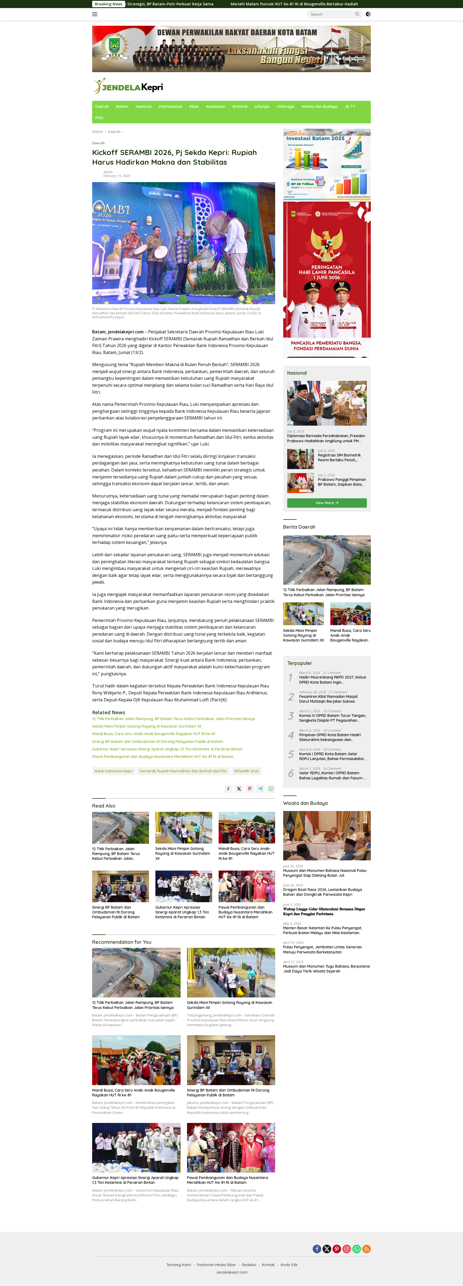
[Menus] (95, 14)
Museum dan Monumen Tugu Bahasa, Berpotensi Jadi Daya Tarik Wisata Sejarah (326, 968)
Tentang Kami (178, 1264)
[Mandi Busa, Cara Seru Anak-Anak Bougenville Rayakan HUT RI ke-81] (247, 828)
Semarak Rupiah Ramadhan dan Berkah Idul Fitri (183, 771)
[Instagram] (346, 1249)
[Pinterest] (337, 1249)
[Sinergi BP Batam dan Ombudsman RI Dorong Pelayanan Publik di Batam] (120, 886)
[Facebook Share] (228, 789)
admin (108, 172)
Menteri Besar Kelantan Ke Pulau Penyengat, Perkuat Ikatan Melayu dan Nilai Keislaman (322, 930)
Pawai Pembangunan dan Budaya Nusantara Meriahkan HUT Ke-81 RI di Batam (163, 756)
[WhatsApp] (356, 1249)
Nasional (143, 106)
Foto (99, 117)
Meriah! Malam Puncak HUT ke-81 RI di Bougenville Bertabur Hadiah (231, 4)
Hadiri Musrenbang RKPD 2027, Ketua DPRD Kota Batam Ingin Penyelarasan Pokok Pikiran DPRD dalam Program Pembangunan (332, 679)
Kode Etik (289, 1264)
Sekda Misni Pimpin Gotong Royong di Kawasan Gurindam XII (146, 726)
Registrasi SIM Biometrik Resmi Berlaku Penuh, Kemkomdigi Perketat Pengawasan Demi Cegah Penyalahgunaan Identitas (341, 457)
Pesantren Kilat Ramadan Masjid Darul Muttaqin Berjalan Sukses (328, 699)
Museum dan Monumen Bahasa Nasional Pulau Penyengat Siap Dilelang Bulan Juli (325, 873)
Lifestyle (262, 106)
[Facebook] (317, 1249)
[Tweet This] (239, 789)
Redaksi (249, 1264)
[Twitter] (327, 1249)
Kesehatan (215, 106)
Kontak (268, 1264)
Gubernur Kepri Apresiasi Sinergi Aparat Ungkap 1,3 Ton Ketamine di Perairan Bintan (167, 749)
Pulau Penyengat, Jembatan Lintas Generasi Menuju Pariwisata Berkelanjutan (322, 949)
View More (325, 502)
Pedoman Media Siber (216, 1264)
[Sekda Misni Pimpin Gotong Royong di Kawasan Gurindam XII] (183, 828)
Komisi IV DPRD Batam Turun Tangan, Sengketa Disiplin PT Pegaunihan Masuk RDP (332, 718)
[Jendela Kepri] (128, 86)
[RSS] (366, 1249)
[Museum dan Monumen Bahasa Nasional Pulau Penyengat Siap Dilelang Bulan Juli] (327, 835)
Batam (122, 106)
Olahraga (285, 106)
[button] (357, 14)
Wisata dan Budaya (319, 106)
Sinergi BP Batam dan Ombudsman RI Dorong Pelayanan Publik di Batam (157, 741)
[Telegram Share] (260, 789)
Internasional (170, 106)
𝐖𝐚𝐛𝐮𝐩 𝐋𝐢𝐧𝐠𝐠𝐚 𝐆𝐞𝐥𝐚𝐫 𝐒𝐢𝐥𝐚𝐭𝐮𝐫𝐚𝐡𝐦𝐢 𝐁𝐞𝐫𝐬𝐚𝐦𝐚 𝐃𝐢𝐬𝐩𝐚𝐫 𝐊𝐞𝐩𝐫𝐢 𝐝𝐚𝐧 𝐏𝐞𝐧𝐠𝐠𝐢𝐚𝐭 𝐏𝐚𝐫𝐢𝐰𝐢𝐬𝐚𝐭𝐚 (324, 911)
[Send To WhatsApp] (271, 789)
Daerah (102, 106)
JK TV (350, 106)
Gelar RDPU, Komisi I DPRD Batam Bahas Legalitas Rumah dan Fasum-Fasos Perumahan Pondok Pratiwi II (331, 775)
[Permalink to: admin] (96, 173)
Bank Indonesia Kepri (114, 771)
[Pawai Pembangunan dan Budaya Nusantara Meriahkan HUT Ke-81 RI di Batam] (247, 886)
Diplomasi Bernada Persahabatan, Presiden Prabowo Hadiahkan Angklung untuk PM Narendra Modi (326, 438)
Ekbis (194, 106)
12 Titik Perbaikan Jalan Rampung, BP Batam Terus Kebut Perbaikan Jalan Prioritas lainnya (173, 718)
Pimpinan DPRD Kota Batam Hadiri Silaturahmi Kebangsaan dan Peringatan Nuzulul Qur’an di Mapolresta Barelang (330, 737)
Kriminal (240, 106)
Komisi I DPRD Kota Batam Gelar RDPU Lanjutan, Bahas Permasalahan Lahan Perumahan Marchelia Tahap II (332, 756)
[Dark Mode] (368, 14)
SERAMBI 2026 (246, 771)
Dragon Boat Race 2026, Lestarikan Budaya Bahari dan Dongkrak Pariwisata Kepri (322, 892)
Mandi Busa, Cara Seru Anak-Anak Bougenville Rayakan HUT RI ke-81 (153, 733)
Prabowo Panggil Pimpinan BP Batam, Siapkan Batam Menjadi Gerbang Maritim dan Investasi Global (342, 482)
